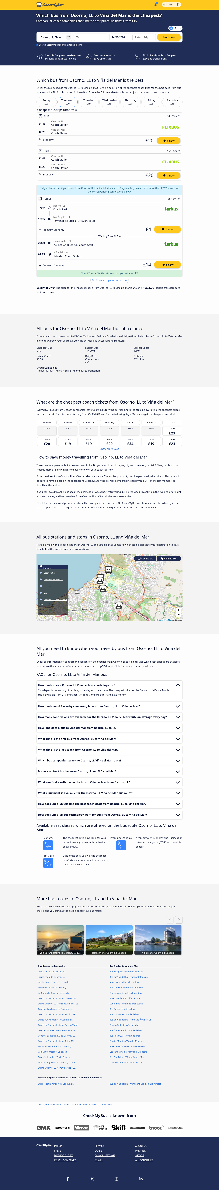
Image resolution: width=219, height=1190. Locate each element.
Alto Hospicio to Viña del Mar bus (126, 971)
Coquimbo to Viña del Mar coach (126, 1003)
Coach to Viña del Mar (103, 1104)
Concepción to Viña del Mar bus (126, 993)
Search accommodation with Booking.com (60, 44)
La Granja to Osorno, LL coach (53, 993)
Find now (169, 140)
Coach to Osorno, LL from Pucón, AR (56, 1014)
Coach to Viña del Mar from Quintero (128, 1051)
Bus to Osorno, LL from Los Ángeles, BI (58, 1003)
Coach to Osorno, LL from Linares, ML (57, 998)
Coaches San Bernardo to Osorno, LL (56, 1030)
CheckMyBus (42, 1104)
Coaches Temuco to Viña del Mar (126, 1062)
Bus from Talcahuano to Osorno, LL (56, 1046)
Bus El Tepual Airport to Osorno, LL (56, 1083)
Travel (99, 1160)
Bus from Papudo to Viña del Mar (126, 1030)
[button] (102, 588)
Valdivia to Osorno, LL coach (52, 1051)
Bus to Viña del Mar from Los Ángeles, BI (130, 1019)
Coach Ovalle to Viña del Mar (124, 1025)
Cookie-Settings (105, 1155)
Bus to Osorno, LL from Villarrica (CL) (57, 1067)
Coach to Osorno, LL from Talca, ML (56, 1041)
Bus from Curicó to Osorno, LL (53, 987)
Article (139, 1155)
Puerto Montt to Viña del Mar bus (126, 1041)
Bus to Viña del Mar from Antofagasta (129, 977)
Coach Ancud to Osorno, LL (52, 971)
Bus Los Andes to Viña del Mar (125, 1014)
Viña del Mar (170, 558)
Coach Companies (65, 1160)
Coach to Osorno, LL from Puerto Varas (58, 1025)
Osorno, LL (147, 558)
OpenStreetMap (165, 620)
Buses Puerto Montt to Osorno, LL (55, 1019)
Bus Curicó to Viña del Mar (123, 1009)
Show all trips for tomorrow (111, 280)
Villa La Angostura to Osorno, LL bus (56, 1062)
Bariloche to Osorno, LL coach (53, 982)
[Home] (50, 4)
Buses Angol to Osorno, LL (51, 977)
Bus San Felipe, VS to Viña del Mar (127, 1057)
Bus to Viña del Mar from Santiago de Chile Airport (135, 1083)
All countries (144, 1160)
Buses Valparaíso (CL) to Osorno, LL (56, 1057)
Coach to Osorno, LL (80, 1104)
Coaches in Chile (59, 1104)
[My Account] (155, 4)
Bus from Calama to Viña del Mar (126, 987)
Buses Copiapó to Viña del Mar (125, 998)
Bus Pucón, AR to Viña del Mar (125, 1035)
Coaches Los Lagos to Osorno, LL (55, 1009)
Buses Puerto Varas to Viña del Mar (127, 1046)
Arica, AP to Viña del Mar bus (124, 982)
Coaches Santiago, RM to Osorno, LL (56, 1035)
